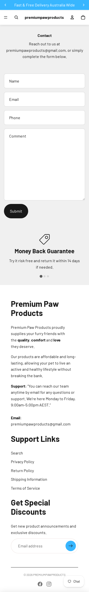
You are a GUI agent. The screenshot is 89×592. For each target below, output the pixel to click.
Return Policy (22, 470)
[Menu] (5, 17)
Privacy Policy (22, 461)
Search (17, 453)
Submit (16, 211)
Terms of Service (25, 488)
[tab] (41, 276)
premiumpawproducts (49, 574)
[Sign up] (71, 546)
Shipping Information (29, 479)
